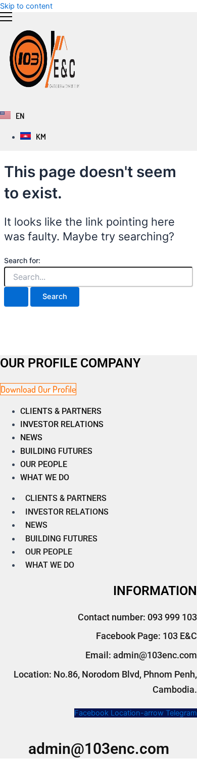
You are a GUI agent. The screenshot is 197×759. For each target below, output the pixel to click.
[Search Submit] (16, 297)
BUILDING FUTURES (56, 451)
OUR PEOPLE (43, 464)
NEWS (31, 437)
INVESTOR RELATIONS (62, 424)
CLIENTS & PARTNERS (61, 411)
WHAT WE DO (44, 477)
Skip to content (26, 6)
